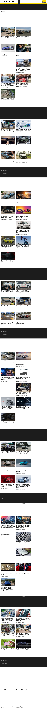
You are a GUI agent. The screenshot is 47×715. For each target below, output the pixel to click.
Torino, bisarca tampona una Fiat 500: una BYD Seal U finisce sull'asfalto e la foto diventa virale (7, 634)
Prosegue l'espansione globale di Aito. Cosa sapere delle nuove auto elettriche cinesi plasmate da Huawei (23, 486)
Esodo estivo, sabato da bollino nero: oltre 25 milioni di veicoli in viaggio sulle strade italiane (7, 619)
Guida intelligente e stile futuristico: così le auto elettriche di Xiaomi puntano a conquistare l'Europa (23, 469)
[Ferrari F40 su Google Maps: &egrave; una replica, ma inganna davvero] (23, 78)
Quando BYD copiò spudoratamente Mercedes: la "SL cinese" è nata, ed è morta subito (8, 362)
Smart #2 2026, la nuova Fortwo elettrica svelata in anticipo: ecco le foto (23, 231)
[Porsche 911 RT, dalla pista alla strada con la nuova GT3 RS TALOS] (23, 685)
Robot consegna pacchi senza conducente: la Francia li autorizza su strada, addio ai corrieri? (23, 161)
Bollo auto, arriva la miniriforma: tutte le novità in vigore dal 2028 (23, 634)
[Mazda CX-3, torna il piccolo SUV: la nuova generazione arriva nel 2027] (23, 372)
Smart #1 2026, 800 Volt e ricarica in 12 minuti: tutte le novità (23, 393)
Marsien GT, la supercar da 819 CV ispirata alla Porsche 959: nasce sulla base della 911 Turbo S (8, 216)
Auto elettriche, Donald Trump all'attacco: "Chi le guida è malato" (23, 572)
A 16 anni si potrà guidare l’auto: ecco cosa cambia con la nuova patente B (23, 54)
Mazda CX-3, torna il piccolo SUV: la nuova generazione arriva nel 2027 (23, 378)
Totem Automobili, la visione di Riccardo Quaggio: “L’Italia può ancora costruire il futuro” (22, 37)
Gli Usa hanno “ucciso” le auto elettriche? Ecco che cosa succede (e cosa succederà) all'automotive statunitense (8, 527)
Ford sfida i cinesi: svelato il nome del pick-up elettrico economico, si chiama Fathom (23, 706)
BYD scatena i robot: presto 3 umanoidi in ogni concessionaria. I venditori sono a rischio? (23, 407)
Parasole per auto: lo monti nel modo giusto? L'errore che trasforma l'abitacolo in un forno (22, 558)
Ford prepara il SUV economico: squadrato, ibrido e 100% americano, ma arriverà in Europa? (23, 146)
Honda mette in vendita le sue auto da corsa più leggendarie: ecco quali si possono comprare (8, 54)
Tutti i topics (4, 170)
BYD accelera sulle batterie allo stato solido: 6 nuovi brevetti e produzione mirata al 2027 (7, 407)
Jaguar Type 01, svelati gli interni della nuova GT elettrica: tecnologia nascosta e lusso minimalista (8, 146)
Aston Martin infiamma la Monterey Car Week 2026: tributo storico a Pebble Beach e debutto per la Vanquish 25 (23, 362)
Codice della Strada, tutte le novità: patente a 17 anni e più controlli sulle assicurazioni (8, 378)
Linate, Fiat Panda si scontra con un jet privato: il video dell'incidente (8, 306)
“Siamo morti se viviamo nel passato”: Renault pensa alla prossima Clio (22, 216)
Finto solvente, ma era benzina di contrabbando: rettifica (7, 533)
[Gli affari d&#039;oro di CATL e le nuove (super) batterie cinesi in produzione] (23, 536)
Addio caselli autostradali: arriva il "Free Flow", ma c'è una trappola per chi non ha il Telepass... (8, 322)
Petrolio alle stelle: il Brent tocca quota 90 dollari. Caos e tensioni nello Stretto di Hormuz (22, 246)
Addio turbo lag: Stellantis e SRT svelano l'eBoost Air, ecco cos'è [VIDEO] (7, 573)
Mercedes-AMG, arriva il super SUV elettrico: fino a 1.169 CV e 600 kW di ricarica (8, 262)
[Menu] (2, 2)
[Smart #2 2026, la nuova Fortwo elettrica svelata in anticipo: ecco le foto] (23, 225)
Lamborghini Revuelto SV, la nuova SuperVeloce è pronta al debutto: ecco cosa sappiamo (23, 322)
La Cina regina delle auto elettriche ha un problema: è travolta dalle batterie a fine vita (23, 526)
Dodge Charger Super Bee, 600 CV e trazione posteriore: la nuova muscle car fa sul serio (8, 246)
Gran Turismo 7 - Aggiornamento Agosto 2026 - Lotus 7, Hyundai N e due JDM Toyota (8, 423)
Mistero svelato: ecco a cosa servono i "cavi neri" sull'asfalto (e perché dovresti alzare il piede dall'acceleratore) (8, 38)
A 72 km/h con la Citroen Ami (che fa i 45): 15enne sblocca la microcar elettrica (8, 201)
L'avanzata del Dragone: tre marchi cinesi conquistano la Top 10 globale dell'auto (8, 706)
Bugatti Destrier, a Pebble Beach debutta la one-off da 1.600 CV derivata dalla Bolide (22, 650)
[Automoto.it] (9, 1)
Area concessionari (44, 2)
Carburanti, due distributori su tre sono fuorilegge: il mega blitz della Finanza (23, 307)
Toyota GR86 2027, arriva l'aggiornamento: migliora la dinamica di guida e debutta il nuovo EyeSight (7, 589)
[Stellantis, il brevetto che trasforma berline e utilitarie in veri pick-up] (8, 155)
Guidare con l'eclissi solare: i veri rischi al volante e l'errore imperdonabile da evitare (23, 201)
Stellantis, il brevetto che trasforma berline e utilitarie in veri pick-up (8, 160)
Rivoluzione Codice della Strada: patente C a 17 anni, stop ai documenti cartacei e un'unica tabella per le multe (7, 650)
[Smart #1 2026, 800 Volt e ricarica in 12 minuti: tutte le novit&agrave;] (23, 387)
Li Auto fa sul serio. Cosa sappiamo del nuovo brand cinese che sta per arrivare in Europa (8, 469)
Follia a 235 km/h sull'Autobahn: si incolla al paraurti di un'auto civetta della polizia (8, 452)
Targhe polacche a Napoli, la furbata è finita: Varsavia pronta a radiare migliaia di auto (23, 69)
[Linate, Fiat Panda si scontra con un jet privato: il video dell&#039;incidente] (8, 301)
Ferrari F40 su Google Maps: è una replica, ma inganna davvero (23, 84)
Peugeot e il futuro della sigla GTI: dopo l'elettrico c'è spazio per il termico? (7, 485)
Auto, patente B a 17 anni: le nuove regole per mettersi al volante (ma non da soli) (23, 619)
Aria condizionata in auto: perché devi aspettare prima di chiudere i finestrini (7, 691)
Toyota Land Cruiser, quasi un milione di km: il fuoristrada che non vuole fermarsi (22, 291)
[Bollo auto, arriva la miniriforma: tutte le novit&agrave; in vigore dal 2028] (23, 628)
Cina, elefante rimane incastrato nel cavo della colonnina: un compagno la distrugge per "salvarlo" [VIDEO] (8, 100)
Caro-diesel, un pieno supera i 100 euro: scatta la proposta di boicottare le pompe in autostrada (7, 130)
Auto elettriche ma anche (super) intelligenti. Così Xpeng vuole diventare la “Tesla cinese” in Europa (22, 453)
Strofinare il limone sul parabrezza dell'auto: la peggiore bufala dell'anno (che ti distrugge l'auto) (8, 84)
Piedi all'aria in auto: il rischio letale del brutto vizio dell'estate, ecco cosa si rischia (7, 291)
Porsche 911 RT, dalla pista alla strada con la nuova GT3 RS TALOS (22, 691)
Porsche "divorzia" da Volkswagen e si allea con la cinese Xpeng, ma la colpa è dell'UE (23, 130)
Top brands (4, 173)
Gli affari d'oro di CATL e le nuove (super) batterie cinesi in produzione (23, 543)
